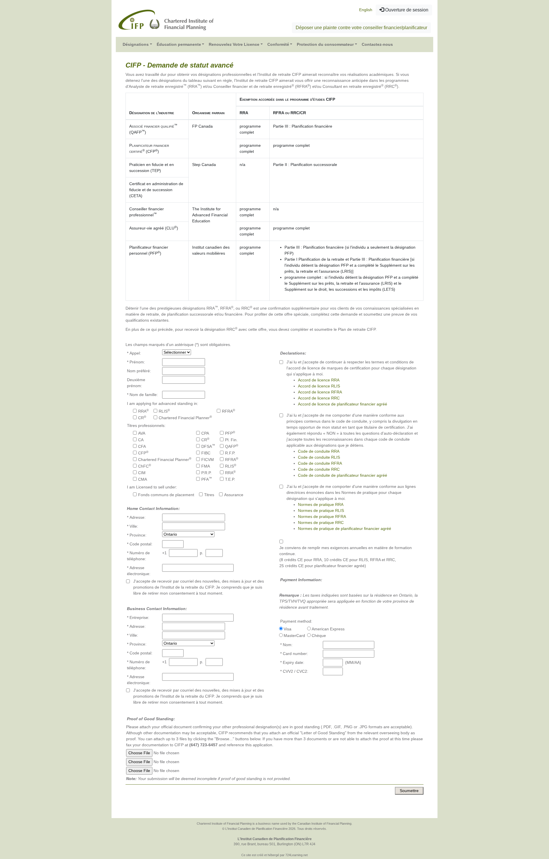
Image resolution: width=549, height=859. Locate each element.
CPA (205, 433)
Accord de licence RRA (318, 380)
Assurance (233, 494)
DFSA (208, 446)
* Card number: (294, 653)
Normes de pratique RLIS (321, 510)
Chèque (319, 635)
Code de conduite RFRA (320, 463)
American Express (328, 629)
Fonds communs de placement (166, 494)
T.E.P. (230, 479)
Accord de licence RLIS (319, 386)
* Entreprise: (138, 617)
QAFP (231, 446)
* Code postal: (139, 544)
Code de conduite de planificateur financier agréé (342, 475)
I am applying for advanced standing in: (162, 403)
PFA (206, 479)
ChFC (144, 465)
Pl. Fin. (231, 440)
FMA (205, 466)
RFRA (228, 410)
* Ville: (132, 526)
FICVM (207, 459)
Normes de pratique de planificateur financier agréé (344, 528)
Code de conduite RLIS (319, 457)
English (365, 9)
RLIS (164, 410)
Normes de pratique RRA (320, 504)
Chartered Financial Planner (185, 417)
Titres (209, 494)
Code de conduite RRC (319, 469)
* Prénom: (136, 362)
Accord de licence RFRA (320, 392)
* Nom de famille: (142, 394)
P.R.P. (206, 472)
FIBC (205, 453)
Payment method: (296, 621)
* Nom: (286, 644)
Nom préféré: (139, 371)
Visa (287, 629)
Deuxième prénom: (136, 382)
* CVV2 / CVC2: (294, 671)
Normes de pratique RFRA (322, 516)
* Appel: (134, 353)
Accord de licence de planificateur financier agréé (342, 404)
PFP (230, 433)
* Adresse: (136, 517)
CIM (142, 472)
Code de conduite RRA (318, 451)
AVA (141, 433)
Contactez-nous (377, 44)
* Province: (136, 535)
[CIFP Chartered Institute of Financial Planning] (166, 19)
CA (141, 440)
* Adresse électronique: (138, 570)
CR (142, 417)
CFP (143, 452)
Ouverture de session (406, 9)
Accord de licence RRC (319, 398)
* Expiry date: (292, 662)
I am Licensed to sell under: (152, 487)
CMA (142, 479)
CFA (142, 446)
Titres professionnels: (146, 425)
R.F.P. (230, 453)
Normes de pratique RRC (321, 522)
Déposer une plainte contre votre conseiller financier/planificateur (361, 27)
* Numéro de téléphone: (138, 556)
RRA (143, 410)
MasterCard (294, 635)
